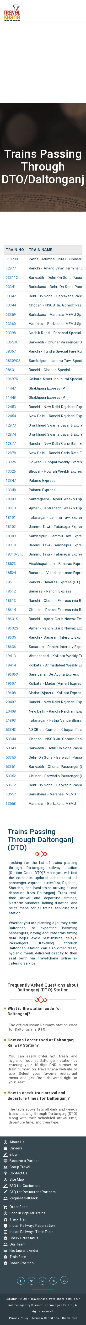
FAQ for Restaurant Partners (31, 1192)
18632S (12, 628)
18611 (11, 582)
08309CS (13, 361)
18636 (11, 647)
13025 (11, 462)
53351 (11, 766)
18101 (11, 517)
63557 (11, 794)
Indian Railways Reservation (31, 1225)
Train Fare (16, 1257)
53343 (11, 729)
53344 (11, 739)
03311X (12, 277)
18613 (11, 600)
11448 (11, 397)
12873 (11, 425)
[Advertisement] (43, 43)
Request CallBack (22, 1198)
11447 (11, 388)
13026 (11, 471)
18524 (11, 573)
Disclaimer (69, 1318)
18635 (11, 637)
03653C (12, 342)
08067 (11, 351)
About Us (15, 1142)
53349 (11, 748)
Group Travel (18, 1167)
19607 (11, 683)
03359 (11, 314)
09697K (12, 379)
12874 (11, 434)
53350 (11, 757)
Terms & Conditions (45, 1318)
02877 (11, 268)
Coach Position (20, 1263)
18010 (11, 508)
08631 (11, 370)
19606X (12, 674)
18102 (11, 527)
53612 (11, 785)
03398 (11, 333)
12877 (11, 443)
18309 (11, 536)
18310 (11, 545)
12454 (11, 416)
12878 (11, 453)
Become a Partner (23, 1161)
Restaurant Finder (23, 1250)
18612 (11, 591)
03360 (11, 324)
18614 (11, 610)
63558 (11, 803)
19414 (11, 665)
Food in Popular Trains (26, 1213)
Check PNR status (22, 1238)
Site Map (15, 1179)
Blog (12, 1154)
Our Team (16, 1244)
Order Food (17, 1207)
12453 (11, 407)
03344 (11, 305)
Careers (14, 1148)
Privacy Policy (18, 1318)
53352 (11, 776)
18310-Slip (14, 554)
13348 (11, 490)
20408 (11, 711)
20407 (11, 702)
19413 (11, 656)
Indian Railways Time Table (30, 1232)
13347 (11, 480)
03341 (11, 287)
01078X (12, 259)
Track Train (17, 1219)
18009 (11, 499)
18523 (11, 564)
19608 (11, 693)
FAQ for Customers (24, 1186)
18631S (12, 619)
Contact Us (17, 1173)
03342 (11, 296)
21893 (11, 720)
